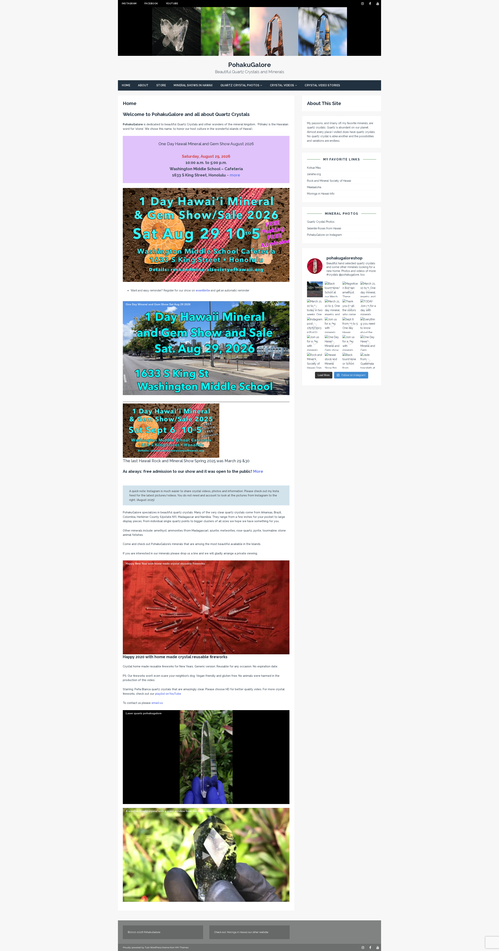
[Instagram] (362, 3)
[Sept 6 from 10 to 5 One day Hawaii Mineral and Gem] (350, 325)
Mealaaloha (314, 187)
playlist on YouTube (168, 693)
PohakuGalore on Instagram (324, 234)
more (235, 175)
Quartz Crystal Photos (239, 85)
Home (126, 85)
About (143, 85)
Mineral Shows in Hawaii (193, 85)
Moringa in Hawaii (237, 932)
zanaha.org (314, 174)
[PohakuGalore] (249, 53)
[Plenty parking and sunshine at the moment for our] (315, 289)
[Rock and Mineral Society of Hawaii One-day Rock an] (315, 361)
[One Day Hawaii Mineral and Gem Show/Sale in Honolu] (368, 343)
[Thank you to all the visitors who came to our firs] (350, 307)
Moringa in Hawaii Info (320, 193)
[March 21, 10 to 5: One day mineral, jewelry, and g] (333, 307)
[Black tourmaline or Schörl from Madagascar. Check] (350, 361)
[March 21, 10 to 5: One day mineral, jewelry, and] (368, 289)
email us (157, 702)
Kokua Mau (314, 167)
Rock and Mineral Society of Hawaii (329, 180)
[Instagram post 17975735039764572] (315, 325)
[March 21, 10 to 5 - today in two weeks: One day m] (315, 307)
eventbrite (203, 290)
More (258, 471)
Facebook (151, 3)
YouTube (172, 3)
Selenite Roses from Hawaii (324, 228)
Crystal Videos (282, 85)
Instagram (129, 3)
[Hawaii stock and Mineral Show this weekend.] (333, 361)
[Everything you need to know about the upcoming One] (368, 325)
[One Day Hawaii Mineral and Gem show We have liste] (333, 343)
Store (161, 85)
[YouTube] (377, 3)
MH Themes (181, 947)
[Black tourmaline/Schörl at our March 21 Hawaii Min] (333, 289)
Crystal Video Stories (322, 85)
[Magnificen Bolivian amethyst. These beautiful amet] (350, 289)
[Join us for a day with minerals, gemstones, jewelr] (333, 325)
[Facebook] (370, 3)
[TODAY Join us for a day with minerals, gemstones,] (368, 307)
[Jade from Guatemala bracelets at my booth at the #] (368, 361)
